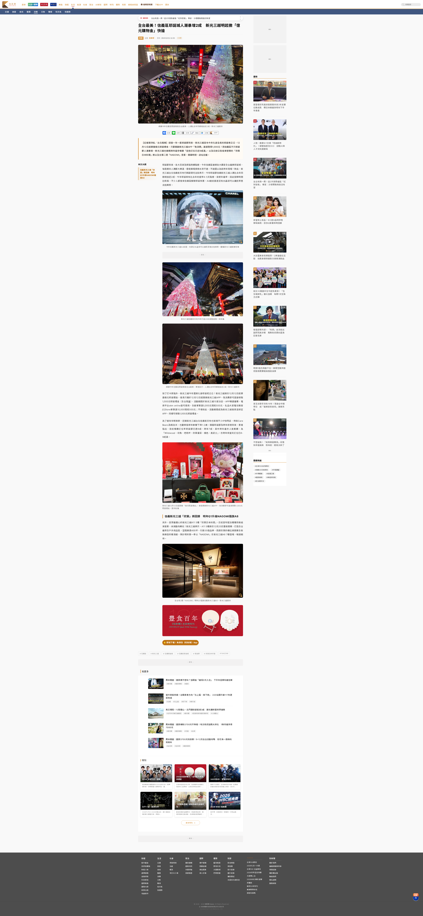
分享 (168, 133)
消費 (36, 12)
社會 (85, 5)
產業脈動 (144, 873)
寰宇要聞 (202, 863)
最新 (24, 5)
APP (215, 133)
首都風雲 (188, 873)
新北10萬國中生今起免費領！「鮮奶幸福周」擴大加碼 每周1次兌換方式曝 (182, 18)
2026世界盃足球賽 (254, 872)
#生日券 (169, 746)
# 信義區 (143, 654)
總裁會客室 (133, 5)
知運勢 (68, 12)
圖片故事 (231, 873)
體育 (118, 5)
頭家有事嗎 (251, 893)
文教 (43, 12)
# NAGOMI (224, 653)
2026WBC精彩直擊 (254, 879)
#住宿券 (177, 746)
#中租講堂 (275, 470)
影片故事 (231, 870)
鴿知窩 (230, 866)
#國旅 (186, 684)
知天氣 (58, 12)
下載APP (159, 5)
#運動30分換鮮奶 (261, 470)
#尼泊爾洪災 (259, 481)
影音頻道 (231, 863)
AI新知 (98, 5)
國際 (106, 5)
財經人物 (144, 870)
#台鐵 (169, 701)
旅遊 (14, 12)
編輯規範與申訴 (275, 866)
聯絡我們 (272, 876)
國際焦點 (144, 883)
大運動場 (216, 870)
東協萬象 (202, 870)
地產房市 (144, 894)
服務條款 (272, 883)
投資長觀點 (145, 866)
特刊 (112, 5)
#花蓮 (186, 731)
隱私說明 (272, 880)
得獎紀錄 (272, 870)
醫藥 (29, 12)
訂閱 (206, 133)
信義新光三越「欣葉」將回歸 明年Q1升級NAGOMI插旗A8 (148, 174)
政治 (91, 5)
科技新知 (144, 880)
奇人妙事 (202, 873)
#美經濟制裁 (271, 477)
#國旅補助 (178, 684)
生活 (73, 5)
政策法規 (144, 890)
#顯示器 (192, 701)
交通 (7, 12)
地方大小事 (174, 873)
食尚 (21, 12)
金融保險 (144, 876)
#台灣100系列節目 (262, 466)
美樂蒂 (151, 38)
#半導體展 (259, 474)
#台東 (193, 731)
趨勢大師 (144, 887)
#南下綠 (184, 701)
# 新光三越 (155, 654)
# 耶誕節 (196, 654)
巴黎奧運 (216, 873)
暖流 (171, 870)
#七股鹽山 (214, 713)
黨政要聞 (188, 863)
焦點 (61, 5)
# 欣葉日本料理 (209, 654)
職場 (50, 12)
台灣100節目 (252, 862)
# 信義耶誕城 (168, 654)
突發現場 (173, 863)
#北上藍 (176, 701)
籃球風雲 (216, 863)
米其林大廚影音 (234, 880)
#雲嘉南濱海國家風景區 (200, 713)
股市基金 (144, 863)
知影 (124, 5)
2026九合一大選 (253, 866)
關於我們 (272, 863)
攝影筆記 (231, 876)
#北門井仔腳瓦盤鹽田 (174, 713)
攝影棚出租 (273, 873)
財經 (67, 5)
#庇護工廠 (270, 474)
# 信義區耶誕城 (183, 654)
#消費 (179, 38)
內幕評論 (188, 870)
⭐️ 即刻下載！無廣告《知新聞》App (180, 642)
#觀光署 (169, 684)
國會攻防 (188, 866)
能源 (79, 5)
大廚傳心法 (251, 876)
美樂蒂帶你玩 (252, 890)
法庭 (171, 866)
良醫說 (249, 883)
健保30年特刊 (252, 886)
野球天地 (216, 866)
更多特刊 (190, 823)
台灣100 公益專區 (254, 869)
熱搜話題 (202, 866)
